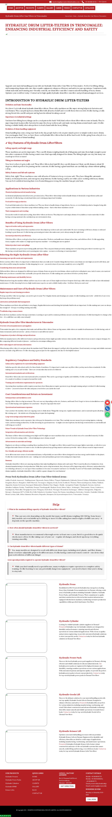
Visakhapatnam (30, 480)
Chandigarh (83, 485)
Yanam (54, 492)
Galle (17, 494)
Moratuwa (35, 494)
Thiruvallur (18, 490)
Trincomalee (77, 494)
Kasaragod (29, 485)
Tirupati (58, 480)
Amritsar (97, 485)
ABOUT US (36, 780)
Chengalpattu (27, 490)
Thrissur (73, 483)
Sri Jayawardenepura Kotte (63, 494)
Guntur (46, 480)
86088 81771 (92, 781)
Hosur (92, 487)
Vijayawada (39, 480)
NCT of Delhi (24, 492)
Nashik (62, 485)
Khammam (16, 492)
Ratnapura (50, 494)
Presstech (62, 627)
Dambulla (94, 492)
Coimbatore (99, 487)
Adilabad (81, 490)
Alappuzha (8, 485)
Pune (51, 485)
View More (90, 602)
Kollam (94, 483)
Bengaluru (8, 483)
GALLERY (35, 787)
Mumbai (46, 485)
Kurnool (80, 480)
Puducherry (41, 492)
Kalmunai (28, 494)
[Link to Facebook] (6, 17)
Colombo (87, 492)
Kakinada (74, 480)
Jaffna (22, 494)
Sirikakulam (93, 480)
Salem (64, 487)
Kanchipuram (9, 490)
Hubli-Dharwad (32, 483)
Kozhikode (66, 483)
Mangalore (22, 483)
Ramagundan (89, 490)
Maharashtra (38, 485)
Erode (59, 487)
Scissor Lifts (9, 790)
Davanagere (42, 483)
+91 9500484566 (96, 779)
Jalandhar (8, 487)
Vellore (68, 487)
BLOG (34, 790)
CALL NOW (92, 799)
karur (34, 490)
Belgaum (50, 483)
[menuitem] (64, 1)
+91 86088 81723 (90, 2)
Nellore (51, 480)
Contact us (35, 93)
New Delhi (33, 492)
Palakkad (100, 483)
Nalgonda (97, 490)
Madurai (53, 487)
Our (100, 664)
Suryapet (8, 492)
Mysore (15, 483)
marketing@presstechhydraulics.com (66, 2)
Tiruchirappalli (45, 487)
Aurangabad (69, 485)
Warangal (56, 490)
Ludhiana (15, 487)
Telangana (40, 490)
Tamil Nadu (29, 487)
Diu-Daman (62, 492)
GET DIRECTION (67, 786)
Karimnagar (73, 490)
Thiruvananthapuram (84, 483)
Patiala (21, 487)
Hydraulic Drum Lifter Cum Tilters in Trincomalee (26, 16)
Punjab (76, 485)
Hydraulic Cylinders (12, 783)
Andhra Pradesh (10, 480)
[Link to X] (9, 17)
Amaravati (20, 480)
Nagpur (56, 485)
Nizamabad (64, 490)
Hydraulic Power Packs (13, 780)
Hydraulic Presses (11, 777)
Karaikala (49, 492)
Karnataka (101, 480)
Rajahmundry (65, 480)
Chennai (36, 487)
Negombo (42, 494)
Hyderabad (48, 490)
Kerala (55, 483)
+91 (87, 781)
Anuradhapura (71, 492)
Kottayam (21, 485)
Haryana (91, 485)
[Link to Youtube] (12, 17)
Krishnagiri (76, 487)
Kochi (60, 483)
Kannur (15, 485)
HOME (34, 777)
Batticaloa (79, 492)
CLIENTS (35, 783)
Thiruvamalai (84, 487)
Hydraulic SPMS (11, 787)
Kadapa (85, 480)
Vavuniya (86, 494)
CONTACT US (37, 793)
